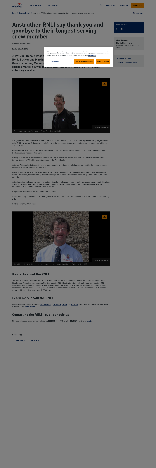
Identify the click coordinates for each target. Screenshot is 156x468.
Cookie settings (55, 61)
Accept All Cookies (103, 61)
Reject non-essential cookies (84, 61)
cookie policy (92, 55)
